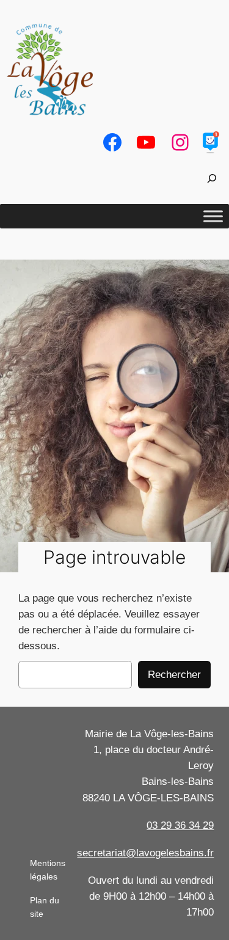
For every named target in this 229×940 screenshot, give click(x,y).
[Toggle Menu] (213, 216)
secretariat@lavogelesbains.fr (145, 853)
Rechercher (174, 674)
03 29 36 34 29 (180, 825)
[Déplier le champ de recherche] (212, 178)
